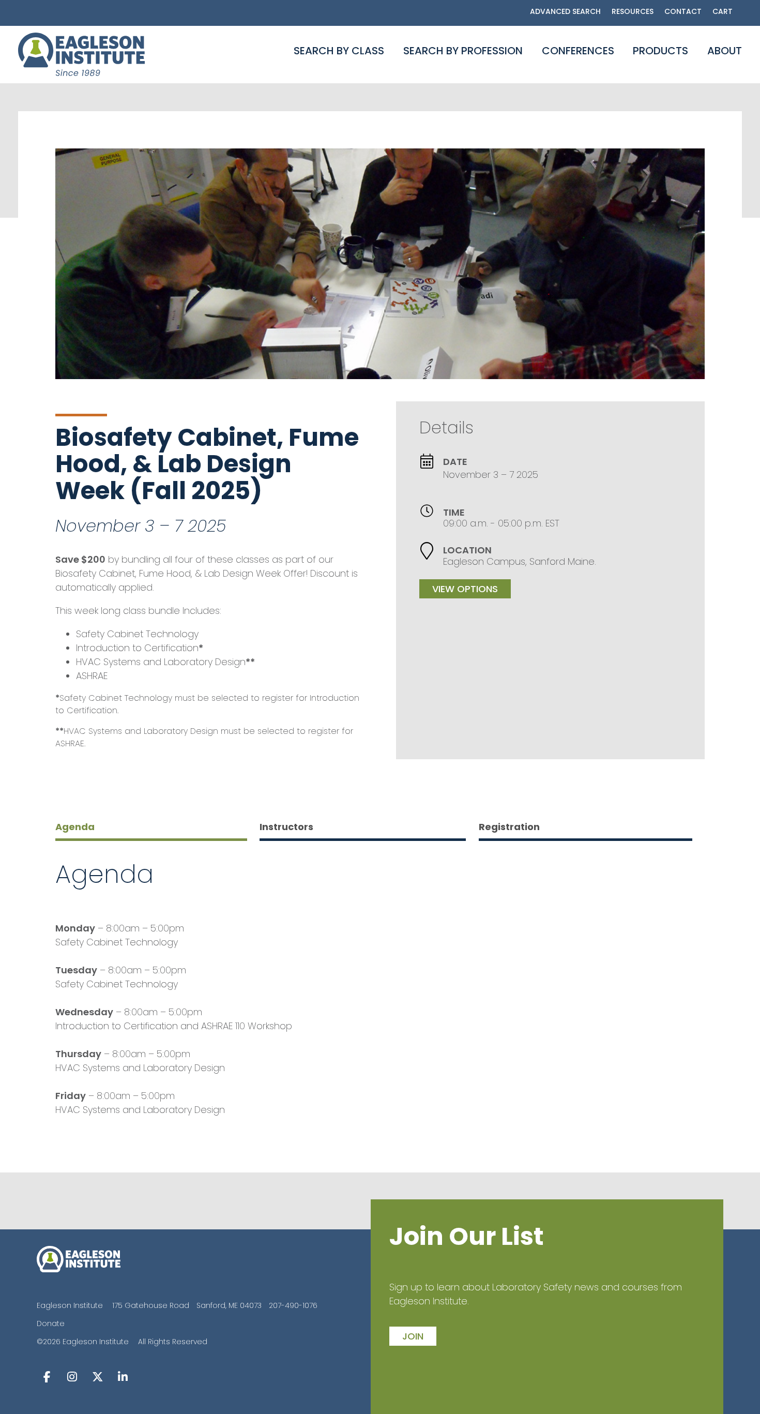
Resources (632, 11)
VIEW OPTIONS (465, 588)
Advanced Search (565, 11)
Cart (722, 11)
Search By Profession (463, 50)
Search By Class (339, 50)
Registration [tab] (509, 826)
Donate (51, 1323)
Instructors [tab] (286, 826)
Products (660, 50)
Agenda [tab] (75, 826)
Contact (683, 11)
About (724, 50)
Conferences (578, 50)
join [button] (412, 1336)
